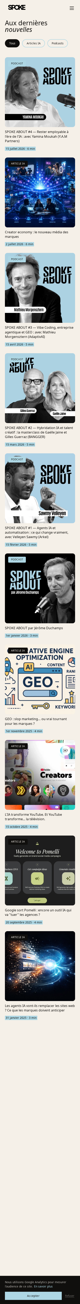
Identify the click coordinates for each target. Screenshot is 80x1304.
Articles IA (34, 43)
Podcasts (58, 43)
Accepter (33, 1296)
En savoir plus (43, 1286)
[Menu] (72, 8)
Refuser (69, 1295)
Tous (12, 43)
